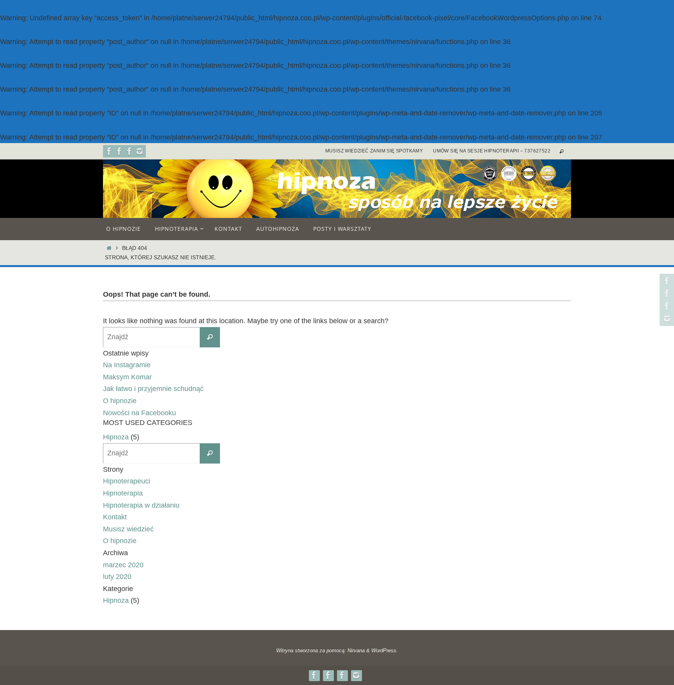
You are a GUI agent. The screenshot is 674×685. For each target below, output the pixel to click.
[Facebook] (109, 151)
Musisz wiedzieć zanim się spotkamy (374, 151)
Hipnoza (116, 437)
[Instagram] (139, 151)
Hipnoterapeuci (126, 481)
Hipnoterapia (123, 493)
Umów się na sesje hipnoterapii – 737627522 (491, 151)
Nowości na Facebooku (139, 413)
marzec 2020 (123, 565)
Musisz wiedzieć (128, 529)
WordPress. (384, 650)
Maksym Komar (127, 377)
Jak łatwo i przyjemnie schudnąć (153, 389)
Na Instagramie (127, 365)
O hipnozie (120, 401)
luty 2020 (117, 577)
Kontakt (115, 517)
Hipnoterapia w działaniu (141, 505)
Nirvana (356, 650)
